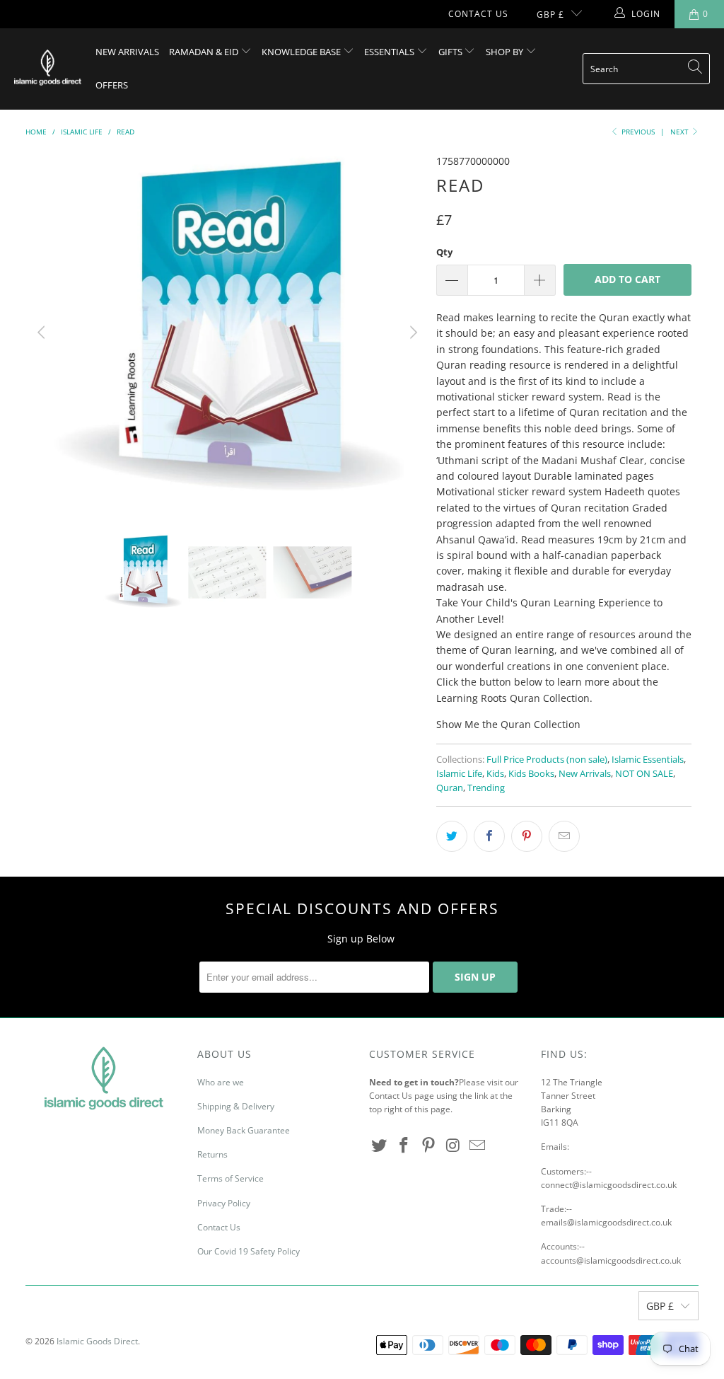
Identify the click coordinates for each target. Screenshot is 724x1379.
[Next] (411, 333)
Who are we (220, 1082)
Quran (449, 788)
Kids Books (531, 774)
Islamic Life (459, 774)
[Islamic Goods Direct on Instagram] (453, 1145)
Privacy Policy (223, 1203)
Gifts (451, 51)
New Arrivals (127, 51)
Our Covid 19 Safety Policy (248, 1251)
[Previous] (43, 333)
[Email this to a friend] (564, 836)
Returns (212, 1154)
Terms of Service (230, 1178)
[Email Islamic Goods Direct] (478, 1145)
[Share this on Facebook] (489, 836)
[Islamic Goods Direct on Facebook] (404, 1145)
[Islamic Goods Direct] (47, 69)
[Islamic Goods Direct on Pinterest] (428, 1145)
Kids (495, 774)
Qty (444, 252)
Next (680, 132)
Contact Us (478, 14)
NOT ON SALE (644, 774)
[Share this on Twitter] (451, 836)
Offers (111, 85)
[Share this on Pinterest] (526, 836)
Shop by (505, 51)
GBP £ (550, 14)
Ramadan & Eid (204, 51)
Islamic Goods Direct (97, 1341)
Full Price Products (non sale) (546, 760)
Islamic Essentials (648, 760)
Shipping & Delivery (235, 1106)
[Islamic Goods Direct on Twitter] (379, 1145)
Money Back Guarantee (243, 1130)
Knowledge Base (302, 51)
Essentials (390, 51)
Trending (486, 788)
